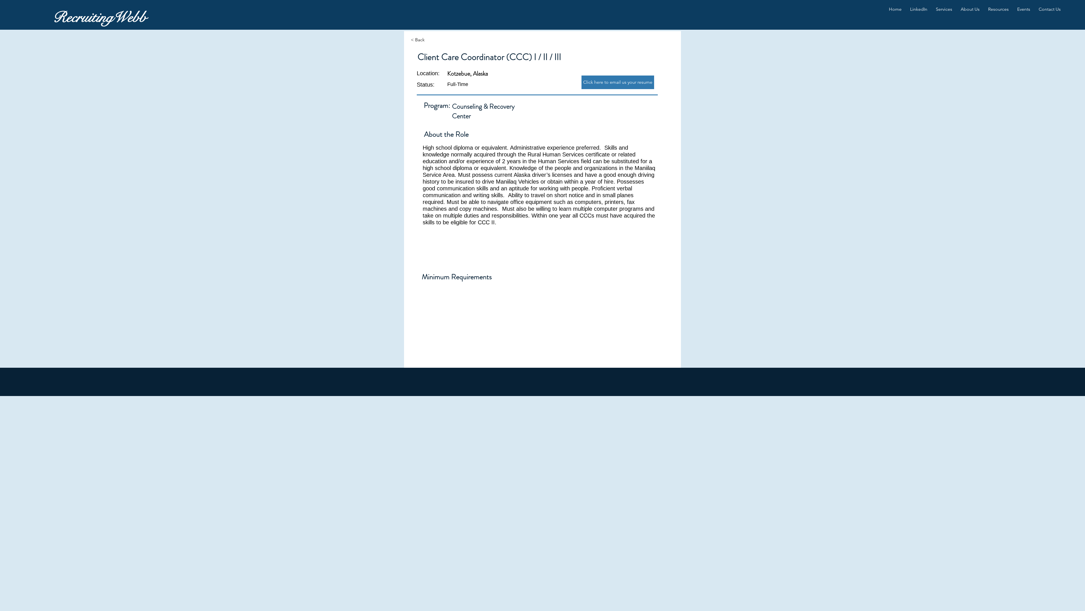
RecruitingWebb (99, 17)
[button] (919, 9)
